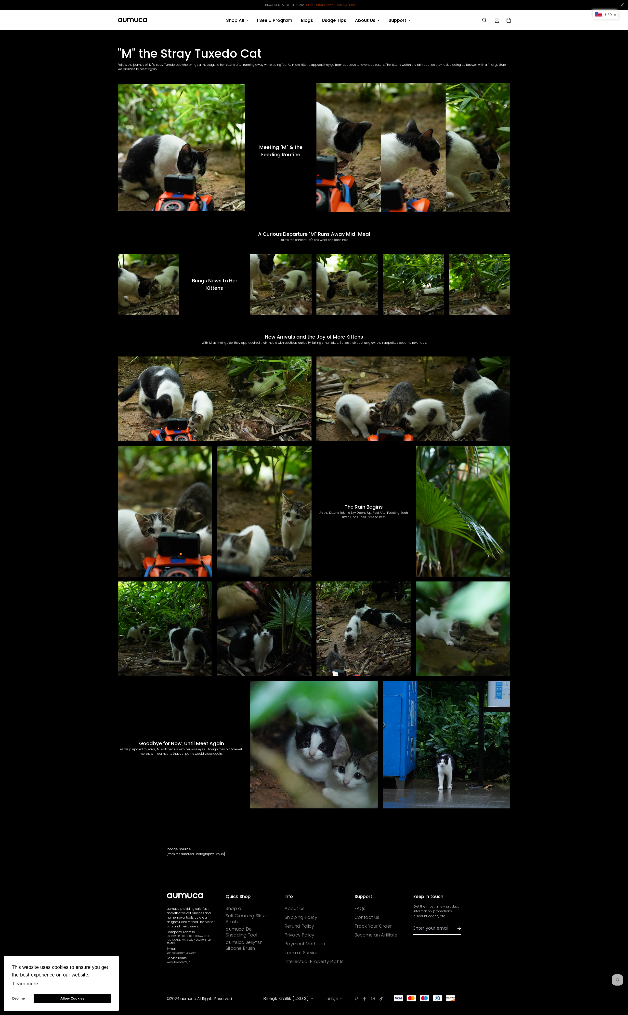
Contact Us (366, 917)
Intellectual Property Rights (314, 961)
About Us (365, 20)
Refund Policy (299, 926)
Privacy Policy (299, 935)
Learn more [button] (25, 983)
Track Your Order (373, 926)
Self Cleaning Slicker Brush (247, 919)
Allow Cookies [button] (72, 998)
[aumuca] (132, 20)
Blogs (307, 20)
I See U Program (274, 20)
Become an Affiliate (375, 935)
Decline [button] (18, 998)
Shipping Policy (301, 917)
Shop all (234, 908)
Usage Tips (334, 20)
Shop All (235, 20)
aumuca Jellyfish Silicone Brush (244, 945)
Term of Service (301, 953)
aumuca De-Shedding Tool (241, 932)
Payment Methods (305, 944)
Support (397, 20)
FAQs (359, 908)
